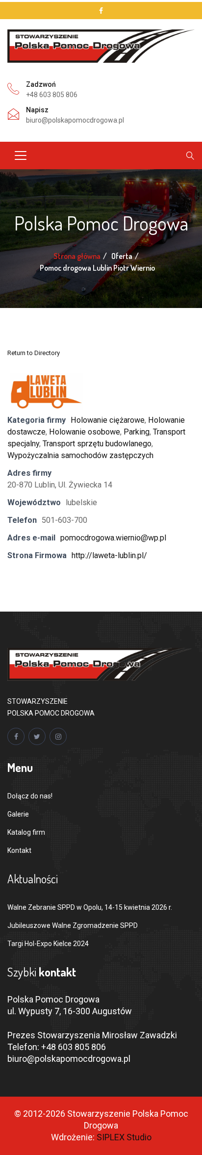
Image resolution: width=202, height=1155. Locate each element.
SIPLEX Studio (124, 1137)
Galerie (18, 814)
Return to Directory (33, 353)
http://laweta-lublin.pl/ (109, 555)
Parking (137, 431)
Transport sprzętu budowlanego (97, 443)
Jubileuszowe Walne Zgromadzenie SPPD (72, 925)
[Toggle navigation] (20, 155)
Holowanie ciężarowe (108, 420)
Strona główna (77, 256)
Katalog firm (26, 832)
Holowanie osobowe (84, 431)
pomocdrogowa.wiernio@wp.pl (113, 537)
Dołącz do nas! (29, 796)
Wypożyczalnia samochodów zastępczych (80, 455)
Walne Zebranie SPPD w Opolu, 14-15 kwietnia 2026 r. (89, 907)
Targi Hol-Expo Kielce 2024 (48, 944)
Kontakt (19, 850)
